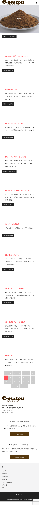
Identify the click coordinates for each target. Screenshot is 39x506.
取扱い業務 (5, 476)
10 (19, 377)
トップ (4, 471)
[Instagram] (17, 495)
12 (28, 377)
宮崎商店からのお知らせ (9, 36)
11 (23, 377)
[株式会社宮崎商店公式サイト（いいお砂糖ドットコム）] (19, 399)
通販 (3, 487)
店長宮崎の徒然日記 (8, 70)
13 (32, 377)
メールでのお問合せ (19, 434)
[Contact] (19, 495)
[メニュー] (36, 2)
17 (19, 382)
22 (17, 386)
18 (23, 382)
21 (12, 386)
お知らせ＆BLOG (7, 482)
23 (21, 386)
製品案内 (4, 473)
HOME (2, 467)
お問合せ (4, 485)
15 (10, 382)
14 (6, 382)
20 (32, 382)
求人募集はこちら (19, 457)
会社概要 (4, 479)
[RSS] (22, 495)
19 (28, 382)
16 (15, 382)
